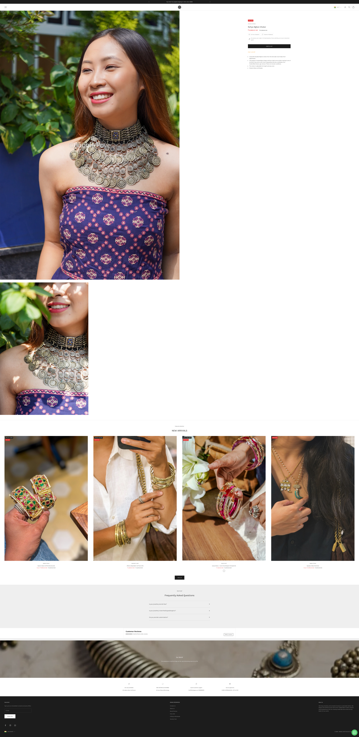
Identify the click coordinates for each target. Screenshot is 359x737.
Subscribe (10, 716)
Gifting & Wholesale (175, 716)
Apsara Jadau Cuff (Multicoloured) (46, 565)
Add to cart (269, 46)
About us (172, 708)
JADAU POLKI (46, 563)
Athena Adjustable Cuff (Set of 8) (135, 565)
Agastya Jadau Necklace (313, 565)
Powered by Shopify (350, 731)
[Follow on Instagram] (10, 725)
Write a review (228, 634)
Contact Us (172, 706)
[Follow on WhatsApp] (15, 725)
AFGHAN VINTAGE (252, 23)
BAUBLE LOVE (135, 563)
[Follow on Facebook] (5, 725)
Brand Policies (173, 711)
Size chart (172, 713)
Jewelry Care (173, 719)
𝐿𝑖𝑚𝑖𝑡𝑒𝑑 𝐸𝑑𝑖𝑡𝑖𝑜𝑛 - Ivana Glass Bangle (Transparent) (224, 565)
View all (179, 577)
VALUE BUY (224, 563)
